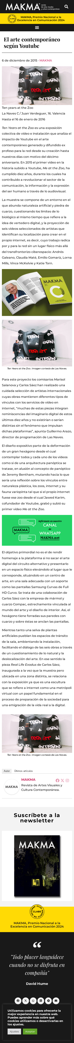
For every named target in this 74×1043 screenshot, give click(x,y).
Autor (7, 771)
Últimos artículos (23, 771)
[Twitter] (62, 780)
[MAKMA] (11, 786)
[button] (66, 6)
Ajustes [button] (14, 1031)
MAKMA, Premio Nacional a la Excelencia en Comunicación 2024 (41, 18)
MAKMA (45, 60)
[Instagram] (67, 780)
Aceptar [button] (30, 1031)
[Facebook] (57, 780)
